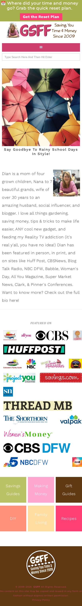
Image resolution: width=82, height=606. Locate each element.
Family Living (41, 518)
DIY (13, 518)
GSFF (41, 30)
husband (28, 205)
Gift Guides (69, 489)
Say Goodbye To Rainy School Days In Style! (41, 151)
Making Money (41, 489)
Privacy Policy (41, 599)
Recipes (69, 518)
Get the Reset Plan (41, 16)
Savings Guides (13, 489)
